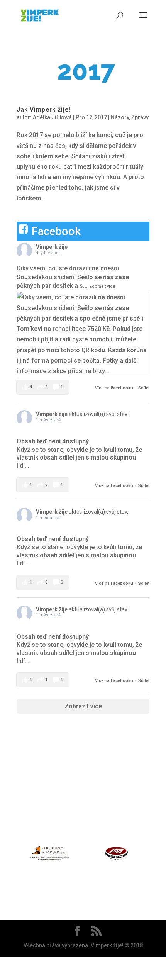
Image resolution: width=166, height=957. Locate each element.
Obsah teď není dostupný (53, 441)
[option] (50, 855)
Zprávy (140, 117)
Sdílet (143, 387)
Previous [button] (12, 854)
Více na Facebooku (114, 387)
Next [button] (153, 854)
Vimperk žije (52, 247)
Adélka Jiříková (52, 117)
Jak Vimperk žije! (44, 109)
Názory (120, 117)
